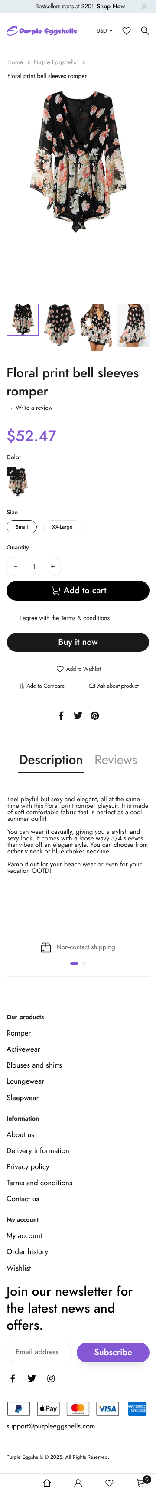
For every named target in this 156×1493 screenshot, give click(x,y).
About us (20, 1134)
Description (51, 760)
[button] (74, 963)
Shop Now (111, 6)
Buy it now (78, 642)
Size (12, 512)
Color (13, 457)
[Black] (17, 482)
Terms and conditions (39, 1183)
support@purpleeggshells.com (50, 1426)
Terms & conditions (85, 618)
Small (22, 527)
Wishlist (18, 1268)
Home (16, 62)
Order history (27, 1252)
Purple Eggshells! (56, 62)
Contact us (22, 1199)
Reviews (115, 760)
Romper (18, 1033)
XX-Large (62, 527)
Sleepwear (22, 1097)
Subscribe (113, 1352)
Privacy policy (27, 1167)
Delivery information (37, 1151)
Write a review (34, 408)
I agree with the (65, 618)
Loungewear (25, 1081)
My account (24, 1236)
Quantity (17, 547)
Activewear (23, 1049)
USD (102, 30)
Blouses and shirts (34, 1065)
